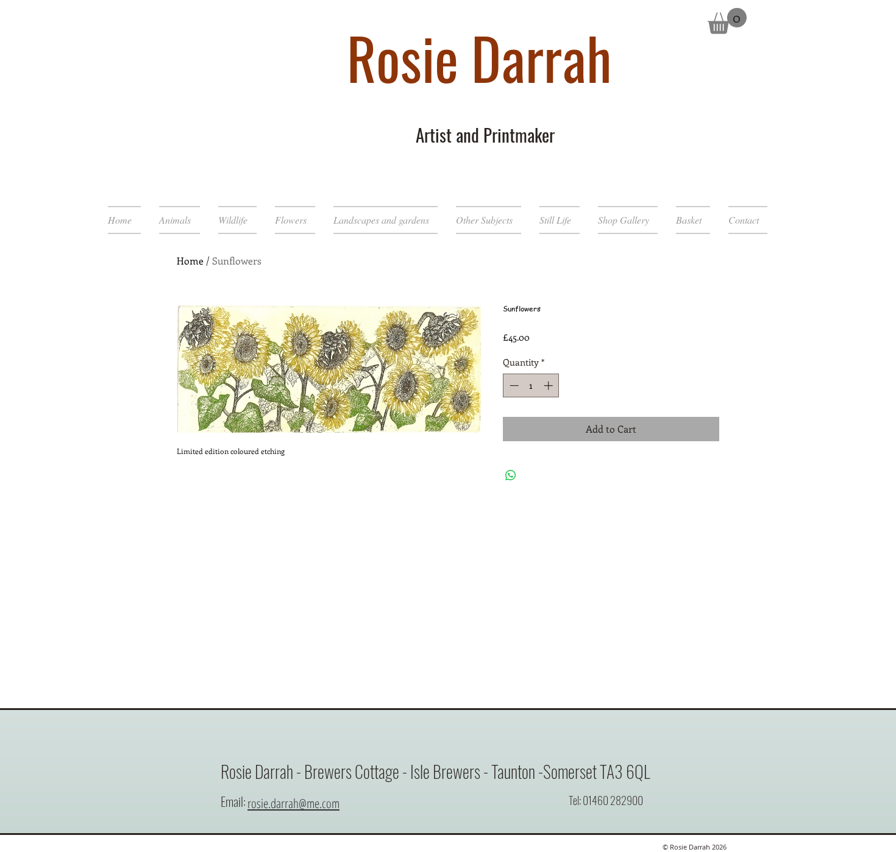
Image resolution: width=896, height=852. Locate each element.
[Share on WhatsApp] (510, 475)
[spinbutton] (531, 385)
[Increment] (549, 385)
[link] (727, 21)
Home (190, 260)
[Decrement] (513, 385)
